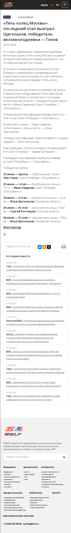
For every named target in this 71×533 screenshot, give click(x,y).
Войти (44, 5)
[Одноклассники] (44, 247)
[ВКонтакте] (40, 247)
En (57, 5)
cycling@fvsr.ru (31, 524)
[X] (49, 247)
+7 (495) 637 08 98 (12, 524)
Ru (52, 5)
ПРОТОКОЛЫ (12, 227)
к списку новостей (25, 17)
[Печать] (63, 246)
